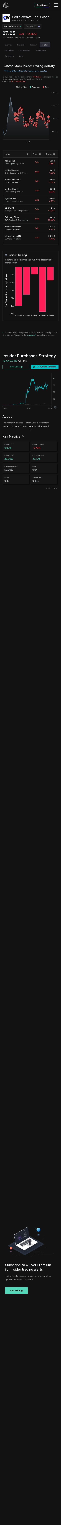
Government (41, 50)
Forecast (33, 45)
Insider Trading (18, 255)
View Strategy (16, 367)
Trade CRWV (31, 26)
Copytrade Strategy (46, 367)
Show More (51, 488)
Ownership (9, 56)
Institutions (9, 50)
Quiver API (31, 335)
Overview (8, 45)
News (20, 56)
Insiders (45, 45)
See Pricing (16, 1290)
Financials (21, 45)
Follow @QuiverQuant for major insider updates (26, 71)
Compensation (24, 50)
